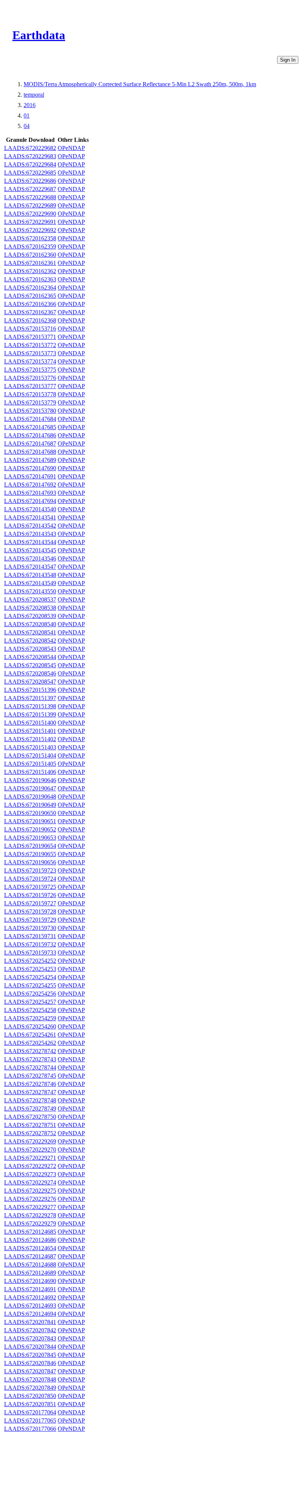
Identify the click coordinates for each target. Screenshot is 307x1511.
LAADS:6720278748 (30, 1100)
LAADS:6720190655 (30, 854)
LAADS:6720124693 (30, 1305)
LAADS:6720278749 (30, 1108)
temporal (34, 94)
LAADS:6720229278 (30, 1215)
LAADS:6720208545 (30, 665)
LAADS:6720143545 (30, 550)
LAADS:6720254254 (30, 977)
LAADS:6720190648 (30, 796)
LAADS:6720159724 (30, 878)
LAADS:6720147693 (30, 493)
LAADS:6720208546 (30, 673)
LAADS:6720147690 (30, 468)
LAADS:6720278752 (30, 1133)
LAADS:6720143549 (30, 583)
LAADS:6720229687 (30, 189)
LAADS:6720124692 (30, 1297)
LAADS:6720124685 (30, 1232)
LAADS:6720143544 (30, 542)
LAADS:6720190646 (30, 780)
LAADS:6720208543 (30, 649)
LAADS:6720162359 (30, 246)
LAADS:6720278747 (30, 1092)
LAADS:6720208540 (30, 624)
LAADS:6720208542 (30, 640)
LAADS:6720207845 (30, 1355)
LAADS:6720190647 (30, 788)
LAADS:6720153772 (30, 345)
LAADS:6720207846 (30, 1363)
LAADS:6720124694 (30, 1314)
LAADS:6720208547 (30, 681)
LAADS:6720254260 (30, 1026)
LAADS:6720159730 (30, 928)
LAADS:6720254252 (30, 961)
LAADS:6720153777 (30, 386)
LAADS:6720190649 (30, 805)
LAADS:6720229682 (30, 148)
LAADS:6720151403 (30, 747)
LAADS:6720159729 (30, 920)
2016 (30, 105)
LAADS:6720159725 (30, 887)
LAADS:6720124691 (30, 1289)
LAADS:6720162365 (30, 296)
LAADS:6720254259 (30, 1018)
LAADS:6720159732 (30, 944)
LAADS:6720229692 (30, 230)
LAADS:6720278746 (30, 1084)
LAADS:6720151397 (30, 698)
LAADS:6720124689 (30, 1273)
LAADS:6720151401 (30, 731)
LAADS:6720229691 (30, 222)
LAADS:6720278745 (30, 1076)
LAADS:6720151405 (30, 764)
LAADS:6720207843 (30, 1338)
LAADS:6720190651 (30, 821)
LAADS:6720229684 (30, 164)
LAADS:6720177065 (30, 1420)
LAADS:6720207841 (30, 1322)
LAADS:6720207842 (30, 1330)
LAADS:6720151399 (30, 714)
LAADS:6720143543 (30, 534)
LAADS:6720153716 (30, 328)
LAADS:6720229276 (30, 1199)
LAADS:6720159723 (30, 870)
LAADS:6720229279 (30, 1223)
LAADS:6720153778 (30, 394)
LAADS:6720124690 (30, 1281)
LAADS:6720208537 (30, 599)
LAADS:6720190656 (30, 862)
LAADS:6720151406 (30, 772)
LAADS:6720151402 (30, 739)
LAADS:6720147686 (30, 435)
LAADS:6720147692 (30, 484)
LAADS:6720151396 (30, 690)
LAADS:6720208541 (30, 632)
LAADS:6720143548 (30, 575)
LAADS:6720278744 (30, 1067)
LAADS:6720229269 (30, 1141)
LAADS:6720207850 (30, 1396)
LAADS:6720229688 (30, 197)
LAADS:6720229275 (30, 1190)
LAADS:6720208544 (30, 657)
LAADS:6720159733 (30, 952)
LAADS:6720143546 (30, 558)
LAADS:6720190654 (30, 846)
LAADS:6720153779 (30, 402)
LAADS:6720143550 (30, 591)
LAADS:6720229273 (30, 1174)
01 (27, 115)
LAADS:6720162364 (30, 287)
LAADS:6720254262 (30, 1043)
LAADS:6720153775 (30, 369)
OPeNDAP (71, 148)
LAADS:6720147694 (30, 501)
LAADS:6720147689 (30, 460)
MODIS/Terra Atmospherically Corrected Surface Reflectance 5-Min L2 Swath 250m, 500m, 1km (140, 84)
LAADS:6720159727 (30, 903)
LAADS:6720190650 (30, 813)
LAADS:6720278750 (30, 1117)
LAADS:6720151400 (30, 722)
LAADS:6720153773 (30, 353)
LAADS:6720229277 (30, 1207)
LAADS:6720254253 (30, 969)
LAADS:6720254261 (30, 1034)
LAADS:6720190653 (30, 837)
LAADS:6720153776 (30, 378)
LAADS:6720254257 (30, 1002)
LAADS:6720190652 (30, 829)
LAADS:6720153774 (30, 361)
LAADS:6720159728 (30, 911)
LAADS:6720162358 (30, 238)
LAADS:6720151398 (30, 706)
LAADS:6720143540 (30, 509)
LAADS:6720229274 (30, 1182)
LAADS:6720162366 (30, 304)
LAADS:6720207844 (30, 1346)
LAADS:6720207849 (30, 1387)
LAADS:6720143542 (30, 525)
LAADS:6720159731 (30, 936)
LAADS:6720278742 (30, 1051)
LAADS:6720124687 (30, 1256)
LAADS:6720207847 (30, 1371)
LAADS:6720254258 (30, 1010)
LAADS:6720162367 (30, 312)
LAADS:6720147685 (30, 427)
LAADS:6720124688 (30, 1264)
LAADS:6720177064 (30, 1412)
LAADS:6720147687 (30, 443)
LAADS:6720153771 (30, 337)
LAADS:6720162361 (30, 263)
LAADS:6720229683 (30, 156)
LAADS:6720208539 (30, 616)
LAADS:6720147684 (30, 419)
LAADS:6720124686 (30, 1240)
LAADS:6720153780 (30, 411)
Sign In (287, 60)
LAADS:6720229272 (30, 1166)
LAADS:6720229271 (30, 1158)
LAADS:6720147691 (30, 476)
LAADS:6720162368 (30, 320)
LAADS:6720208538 (30, 608)
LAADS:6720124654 (30, 1248)
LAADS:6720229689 (30, 205)
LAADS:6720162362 (30, 271)
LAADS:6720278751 (30, 1125)
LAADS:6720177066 (30, 1429)
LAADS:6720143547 (30, 566)
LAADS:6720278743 (30, 1059)
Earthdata (38, 35)
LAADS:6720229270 (30, 1149)
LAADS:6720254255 (30, 985)
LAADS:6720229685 (30, 172)
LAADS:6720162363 (30, 279)
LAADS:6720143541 (30, 517)
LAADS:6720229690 (30, 213)
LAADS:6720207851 (30, 1404)
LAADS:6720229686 (30, 181)
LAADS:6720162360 (30, 255)
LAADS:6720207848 (30, 1379)
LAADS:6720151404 (30, 755)
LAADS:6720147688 (30, 452)
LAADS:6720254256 (30, 993)
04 (27, 126)
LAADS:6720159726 (30, 895)
